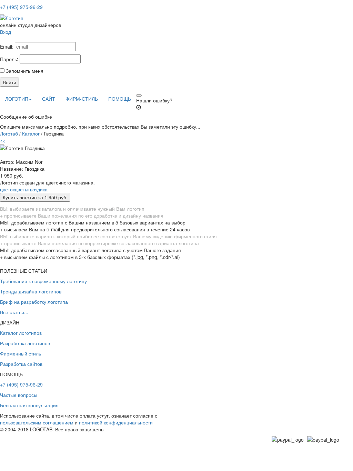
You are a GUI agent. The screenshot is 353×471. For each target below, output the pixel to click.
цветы (21, 189)
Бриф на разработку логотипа (34, 301)
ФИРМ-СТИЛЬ (81, 98)
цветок (7, 189)
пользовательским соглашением (36, 422)
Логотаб (9, 133)
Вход (5, 31)
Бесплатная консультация (29, 405)
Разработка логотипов (25, 343)
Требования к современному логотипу (43, 281)
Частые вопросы (18, 394)
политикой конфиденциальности (116, 422)
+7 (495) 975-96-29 (21, 6)
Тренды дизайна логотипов (30, 291)
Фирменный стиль (20, 353)
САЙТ (48, 98)
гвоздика (38, 189)
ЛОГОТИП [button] (16, 98)
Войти (9, 82)
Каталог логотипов (21, 332)
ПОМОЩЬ (119, 98)
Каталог (31, 133)
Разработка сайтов (21, 363)
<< (3, 140)
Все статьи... (14, 312)
